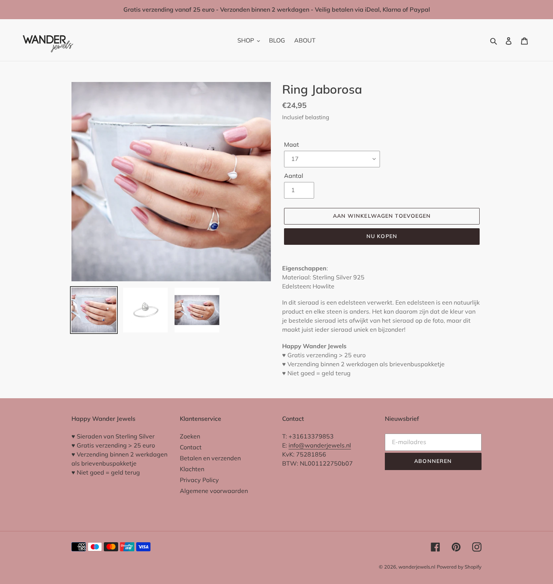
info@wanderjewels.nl (320, 445)
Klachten (192, 469)
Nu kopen (381, 236)
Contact (191, 447)
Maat (291, 144)
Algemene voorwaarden (214, 491)
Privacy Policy (199, 480)
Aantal (293, 175)
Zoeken (190, 436)
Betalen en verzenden (210, 458)
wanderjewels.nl (416, 567)
